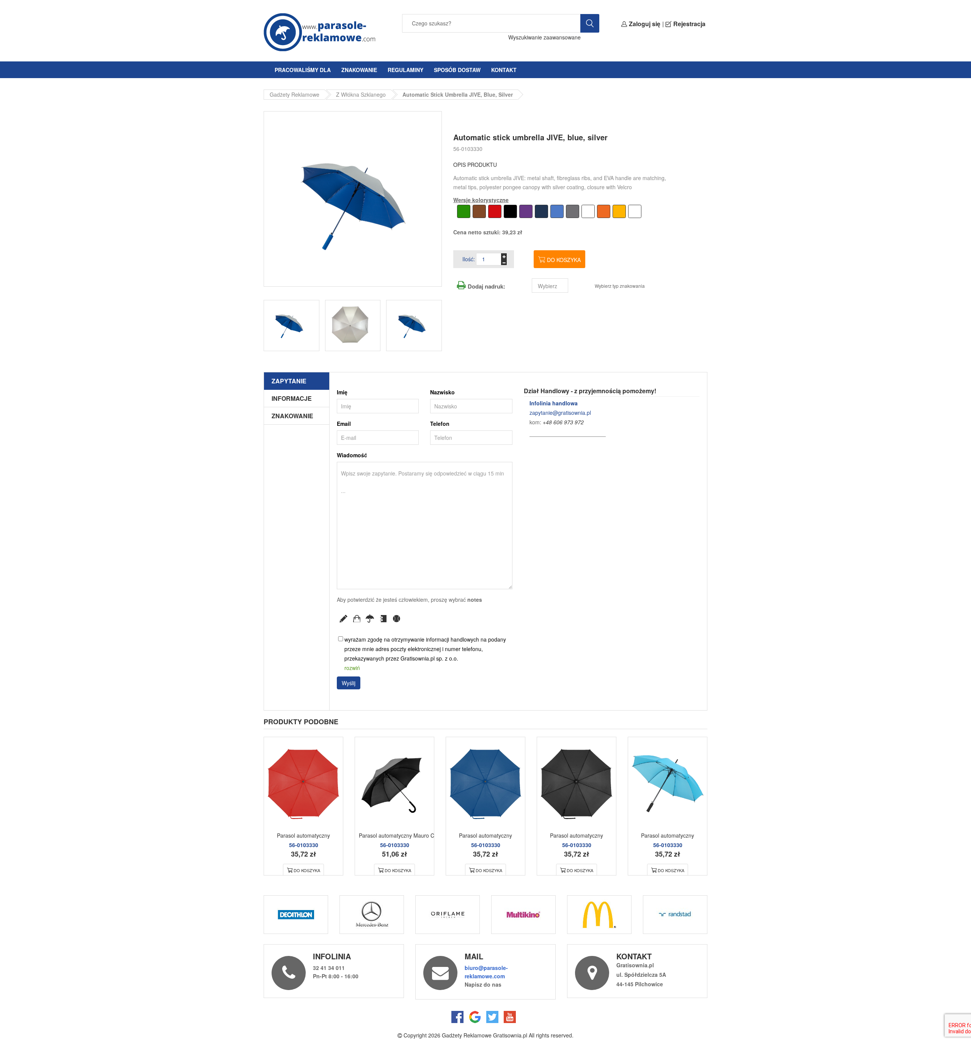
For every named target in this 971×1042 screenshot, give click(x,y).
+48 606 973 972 (563, 422)
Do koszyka (564, 260)
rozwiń (352, 668)
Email (344, 423)
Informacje (292, 398)
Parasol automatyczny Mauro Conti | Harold (411, 835)
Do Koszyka (307, 870)
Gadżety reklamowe (294, 94)
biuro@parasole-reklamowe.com (486, 972)
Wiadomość (352, 455)
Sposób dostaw (457, 70)
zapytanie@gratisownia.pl (560, 412)
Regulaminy (405, 70)
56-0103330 (467, 148)
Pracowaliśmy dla (303, 70)
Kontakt (504, 70)
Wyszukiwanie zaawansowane (544, 37)
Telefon (439, 423)
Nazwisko (442, 392)
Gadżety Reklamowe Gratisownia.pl (484, 1035)
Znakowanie (359, 70)
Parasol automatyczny (303, 835)
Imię (342, 392)
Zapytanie (289, 381)
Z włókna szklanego (361, 94)
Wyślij (348, 683)
